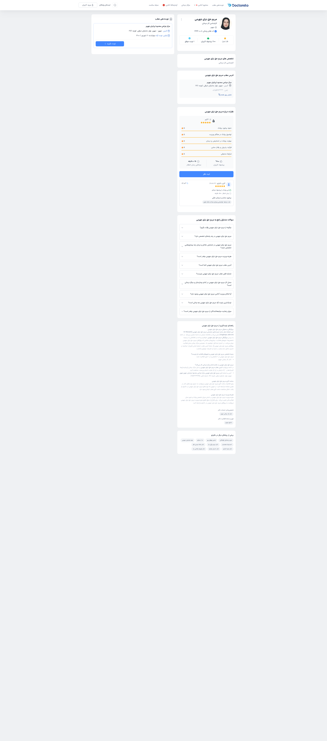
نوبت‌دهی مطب (218, 5)
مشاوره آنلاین (203, 5)
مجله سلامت (154, 5)
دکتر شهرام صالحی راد (199, 449)
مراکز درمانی (185, 5)
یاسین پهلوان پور (211, 440)
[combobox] (181, 19)
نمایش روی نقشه (226, 95)
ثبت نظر (206, 174)
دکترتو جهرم (229, 423)
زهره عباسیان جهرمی (187, 440)
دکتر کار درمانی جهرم (225, 359)
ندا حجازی (200, 440)
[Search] (115, 5)
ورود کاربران (86, 5)
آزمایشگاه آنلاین (171, 5)
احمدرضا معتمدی (227, 445)
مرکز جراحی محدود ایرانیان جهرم (219, 82)
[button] (181, 19)
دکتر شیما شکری (227, 449)
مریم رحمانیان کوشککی (226, 440)
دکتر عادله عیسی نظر (198, 445)
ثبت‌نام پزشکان (104, 5)
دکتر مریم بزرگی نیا (213, 445)
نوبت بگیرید (111, 43)
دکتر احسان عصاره (214, 449)
